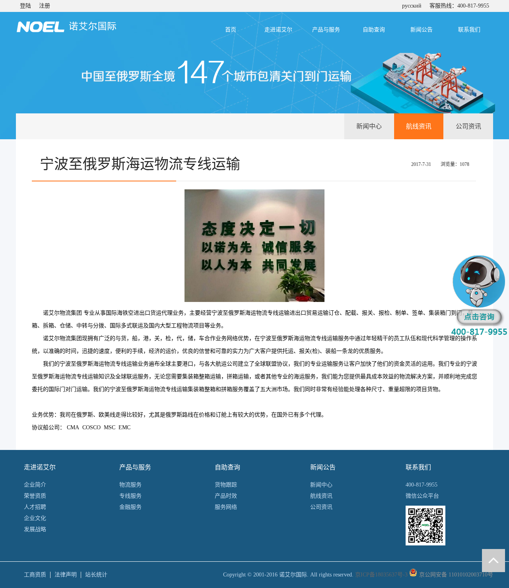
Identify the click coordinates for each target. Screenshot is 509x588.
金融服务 (130, 507)
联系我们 (469, 30)
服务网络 (226, 507)
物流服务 (130, 485)
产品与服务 (326, 30)
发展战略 (35, 529)
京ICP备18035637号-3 (381, 575)
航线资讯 (418, 126)
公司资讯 (468, 126)
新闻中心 (369, 126)
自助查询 (374, 30)
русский (412, 6)
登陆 (25, 6)
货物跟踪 (226, 485)
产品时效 (226, 496)
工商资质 (35, 575)
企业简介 (35, 485)
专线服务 (130, 496)
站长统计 (96, 575)
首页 (230, 30)
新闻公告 (421, 30)
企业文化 (35, 518)
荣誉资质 (35, 496)
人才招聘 (35, 507)
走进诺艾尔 (278, 30)
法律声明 (65, 575)
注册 (44, 6)
